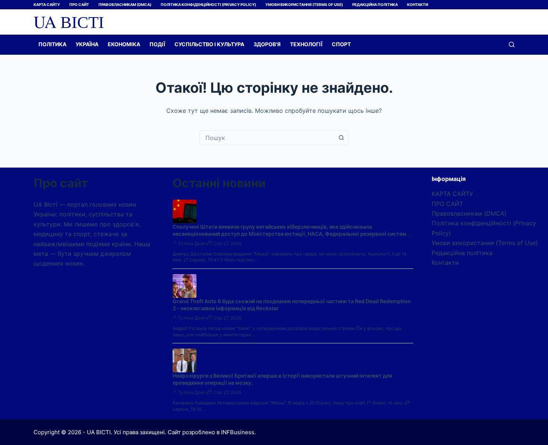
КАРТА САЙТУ (47, 4)
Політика (52, 44)
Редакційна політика (375, 4)
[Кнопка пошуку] (341, 138)
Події (157, 44)
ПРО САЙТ (79, 4)
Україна (87, 44)
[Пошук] (511, 44)
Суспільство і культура (209, 44)
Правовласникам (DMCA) (124, 4)
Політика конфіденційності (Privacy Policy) (208, 4)
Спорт (341, 44)
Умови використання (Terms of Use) (304, 4)
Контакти (417, 4)
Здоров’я (267, 44)
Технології (306, 44)
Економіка (124, 44)
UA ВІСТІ (69, 21)
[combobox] (267, 137)
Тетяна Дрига (193, 243)
